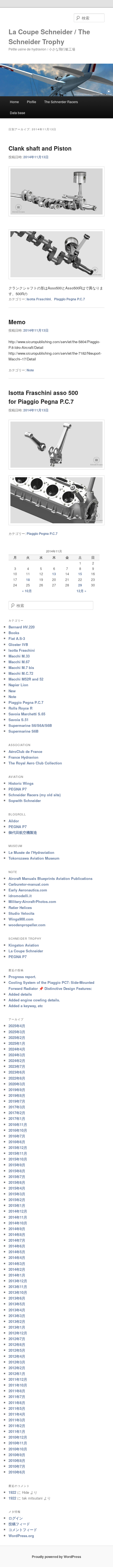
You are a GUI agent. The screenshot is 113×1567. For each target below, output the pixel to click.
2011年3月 (17, 1419)
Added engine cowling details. (34, 1000)
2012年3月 (17, 1362)
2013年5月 (17, 1303)
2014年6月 (17, 1246)
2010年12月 (18, 1437)
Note (30, 370)
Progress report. (22, 976)
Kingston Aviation (24, 945)
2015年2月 (17, 1199)
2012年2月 (17, 1367)
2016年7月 (17, 1136)
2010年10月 (18, 1449)
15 (80, 573)
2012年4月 (17, 1356)
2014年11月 (18, 1217)
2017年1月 (17, 1118)
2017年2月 (17, 1112)
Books (14, 632)
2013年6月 (17, 1298)
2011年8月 (17, 1390)
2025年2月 (17, 1037)
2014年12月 (18, 1211)
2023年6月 (17, 1072)
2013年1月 (17, 1327)
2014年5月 (17, 1251)
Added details (20, 994)
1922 (12, 1492)
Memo (17, 322)
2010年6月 (17, 1472)
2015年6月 (17, 1182)
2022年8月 (17, 1078)
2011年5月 (17, 1408)
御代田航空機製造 (23, 832)
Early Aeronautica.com (28, 890)
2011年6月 (17, 1402)
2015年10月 (18, 1159)
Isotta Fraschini (39, 299)
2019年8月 (17, 1095)
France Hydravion (23, 757)
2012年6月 (17, 1344)
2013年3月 (17, 1315)
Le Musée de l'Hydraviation (31, 852)
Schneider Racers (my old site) (35, 794)
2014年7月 (17, 1240)
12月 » (81, 590)
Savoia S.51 (19, 719)
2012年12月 (18, 1333)
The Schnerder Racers (61, 101)
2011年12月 (18, 1379)
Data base (17, 112)
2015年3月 (17, 1193)
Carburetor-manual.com (29, 884)
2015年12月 (18, 1147)
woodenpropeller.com (27, 924)
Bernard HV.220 (22, 626)
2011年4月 (17, 1414)
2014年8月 (17, 1234)
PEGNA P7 (18, 789)
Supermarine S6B (23, 731)
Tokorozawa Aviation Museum (34, 858)
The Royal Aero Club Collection (35, 763)
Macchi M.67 (19, 661)
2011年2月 (17, 1425)
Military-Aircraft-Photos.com (32, 901)
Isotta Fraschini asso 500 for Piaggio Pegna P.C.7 (43, 396)
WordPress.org (21, 1535)
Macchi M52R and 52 (26, 679)
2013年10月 (18, 1292)
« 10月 (27, 590)
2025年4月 (17, 1025)
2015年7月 (17, 1176)
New (12, 690)
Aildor (14, 820)
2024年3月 (17, 1054)
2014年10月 (18, 1223)
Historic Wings (21, 783)
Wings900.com (21, 919)
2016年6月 (17, 1141)
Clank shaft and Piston (40, 148)
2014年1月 (17, 1275)
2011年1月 (17, 1431)
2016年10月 (18, 1130)
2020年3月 (17, 1083)
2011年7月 (17, 1396)
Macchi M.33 (19, 656)
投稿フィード (19, 1523)
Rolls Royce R (20, 708)
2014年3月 (17, 1263)
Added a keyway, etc (26, 1005)
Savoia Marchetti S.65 (27, 713)
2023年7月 (17, 1066)
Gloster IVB (18, 644)
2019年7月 (17, 1101)
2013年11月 (18, 1286)
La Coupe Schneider (26, 950)
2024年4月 (17, 1049)
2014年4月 (17, 1257)
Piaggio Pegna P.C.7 (69, 299)
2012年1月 (17, 1373)
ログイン (16, 1518)
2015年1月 (17, 1205)
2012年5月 (17, 1350)
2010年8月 (17, 1460)
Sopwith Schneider (25, 800)
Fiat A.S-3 (17, 638)
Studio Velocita (21, 913)
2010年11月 (18, 1442)
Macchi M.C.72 (21, 673)
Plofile (31, 101)
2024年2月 (17, 1060)
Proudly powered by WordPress (56, 1556)
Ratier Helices (20, 907)
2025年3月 (17, 1031)
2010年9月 (17, 1454)
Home (14, 101)
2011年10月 (18, 1385)
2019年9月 (17, 1089)
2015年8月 (17, 1170)
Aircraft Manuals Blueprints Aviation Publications (50, 878)
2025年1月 (17, 1043)
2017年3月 (17, 1106)
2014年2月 (17, 1269)
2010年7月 (17, 1466)
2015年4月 (17, 1188)
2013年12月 (18, 1280)
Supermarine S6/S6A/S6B (30, 725)
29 (80, 585)
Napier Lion (18, 684)
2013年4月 (17, 1309)
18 (28, 579)
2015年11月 (18, 1153)
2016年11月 (18, 1124)
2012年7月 (17, 1338)
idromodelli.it (20, 895)
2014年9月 (17, 1228)
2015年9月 (17, 1164)
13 (54, 573)
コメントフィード (23, 1529)
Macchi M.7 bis (21, 667)
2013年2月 (17, 1321)
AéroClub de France (25, 751)
